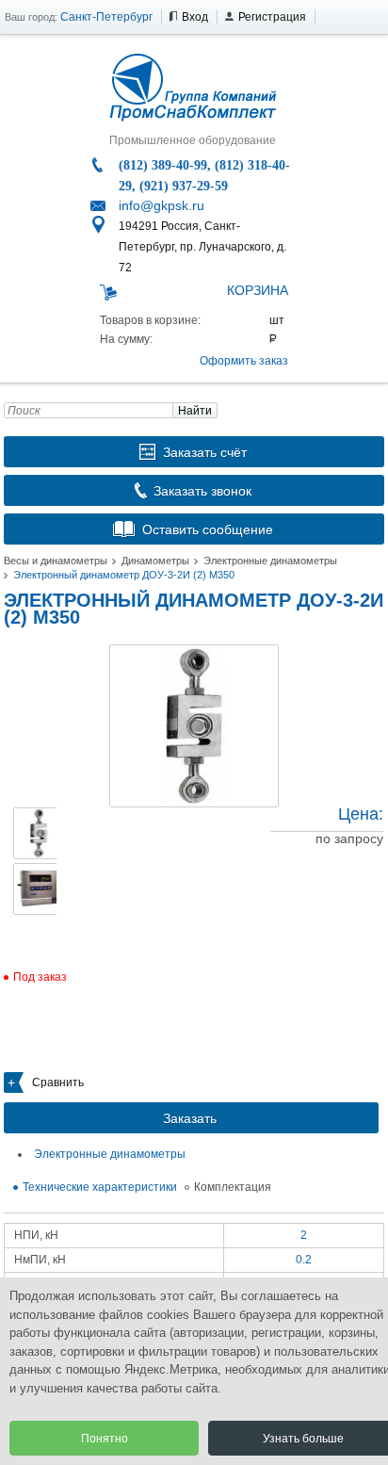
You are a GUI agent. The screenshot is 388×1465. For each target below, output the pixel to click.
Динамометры (155, 560)
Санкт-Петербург (106, 17)
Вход (195, 17)
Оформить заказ (244, 360)
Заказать (190, 1118)
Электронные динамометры (270, 560)
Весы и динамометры (55, 560)
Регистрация (272, 17)
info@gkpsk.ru (161, 205)
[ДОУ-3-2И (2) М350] (194, 725)
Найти (195, 410)
